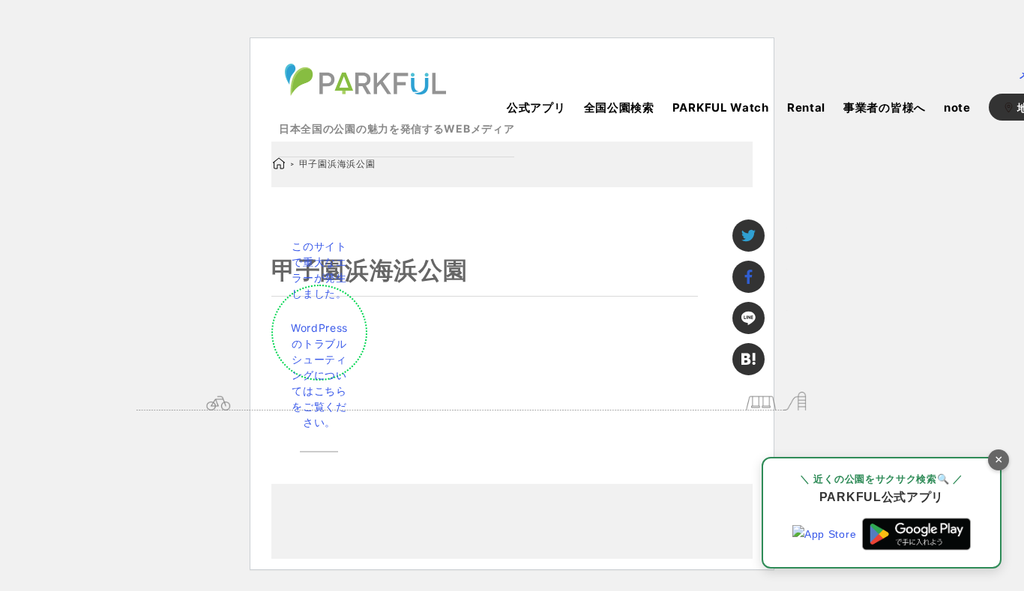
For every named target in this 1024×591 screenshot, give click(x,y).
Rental (806, 107)
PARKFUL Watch (720, 107)
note (957, 107)
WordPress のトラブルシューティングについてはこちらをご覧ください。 (319, 374)
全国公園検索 (619, 107)
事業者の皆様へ (884, 107)
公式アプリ (536, 107)
